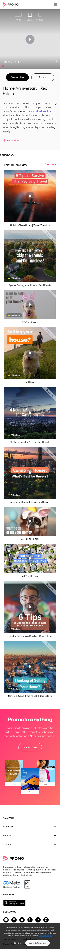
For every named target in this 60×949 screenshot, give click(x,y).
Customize (17, 77)
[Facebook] (11, 884)
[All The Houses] (30, 558)
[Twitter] (30, 920)
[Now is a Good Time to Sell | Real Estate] (30, 667)
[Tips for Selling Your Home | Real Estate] (30, 256)
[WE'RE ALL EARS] (30, 521)
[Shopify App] (30, 903)
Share (42, 77)
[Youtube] (22, 920)
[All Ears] (30, 353)
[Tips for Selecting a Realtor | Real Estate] (30, 607)
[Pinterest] (46, 920)
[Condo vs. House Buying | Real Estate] (30, 473)
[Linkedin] (38, 920)
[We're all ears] (30, 304)
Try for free (30, 747)
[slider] (3, 66)
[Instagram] (27, 884)
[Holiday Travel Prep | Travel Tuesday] (30, 196)
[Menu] (55, 4)
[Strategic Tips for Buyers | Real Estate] (30, 413)
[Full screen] (55, 61)
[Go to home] (12, 4)
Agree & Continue (37, 943)
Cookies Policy (45, 935)
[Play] (30, 39)
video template (43, 111)
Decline (17, 943)
